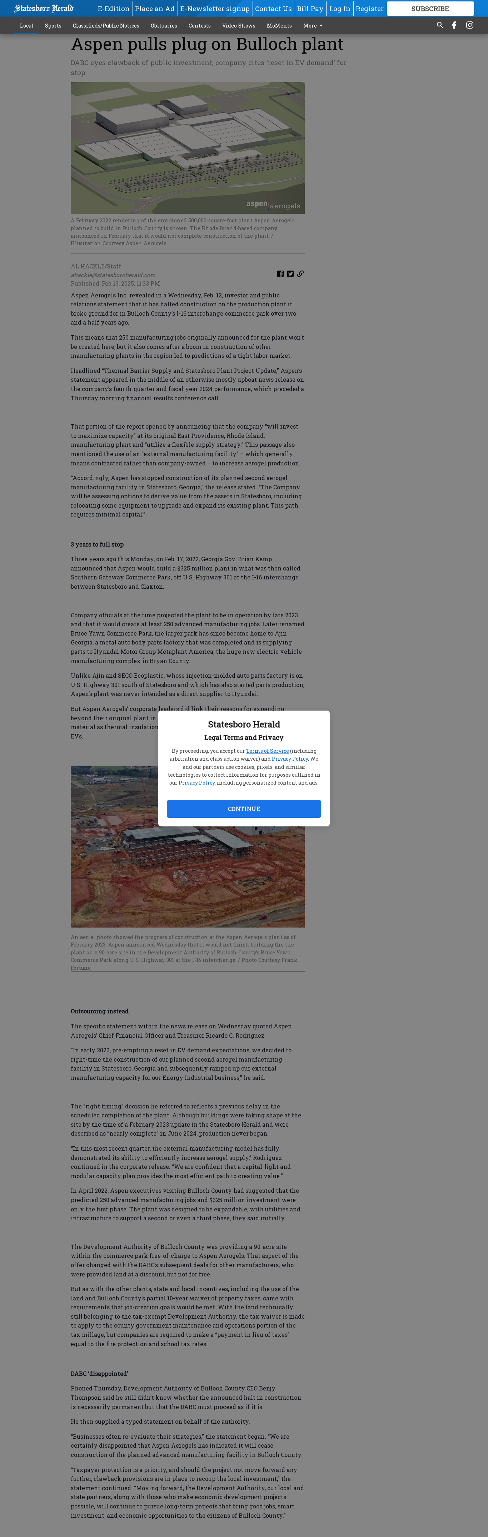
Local (27, 25)
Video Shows (238, 25)
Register (370, 8)
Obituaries (164, 25)
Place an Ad (155, 8)
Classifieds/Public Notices (106, 25)
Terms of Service (267, 750)
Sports (53, 25)
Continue (244, 808)
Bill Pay (310, 8)
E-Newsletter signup (215, 8)
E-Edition (114, 8)
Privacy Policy (290, 758)
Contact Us (273, 8)
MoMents (279, 25)
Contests (200, 25)
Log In (339, 8)
